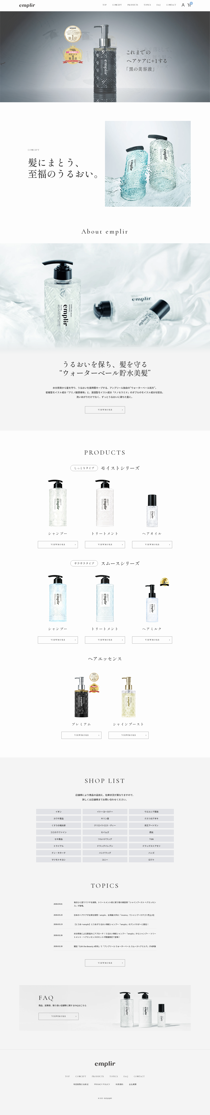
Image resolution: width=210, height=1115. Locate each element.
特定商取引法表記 (81, 1084)
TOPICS (147, 5)
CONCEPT (117, 5)
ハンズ (151, 852)
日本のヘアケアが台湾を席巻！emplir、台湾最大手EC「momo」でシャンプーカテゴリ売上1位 (114, 915)
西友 (151, 832)
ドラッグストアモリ (151, 845)
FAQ (159, 5)
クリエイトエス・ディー (105, 825)
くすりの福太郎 (59, 825)
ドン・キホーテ (59, 852)
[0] (189, 5)
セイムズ (105, 832)
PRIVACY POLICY (102, 1084)
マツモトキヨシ (59, 859)
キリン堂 (105, 818)
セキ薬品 (59, 839)
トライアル (59, 845)
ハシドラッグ (105, 852)
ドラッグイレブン (105, 845)
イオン (59, 811)
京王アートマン (151, 825)
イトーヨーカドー (105, 811)
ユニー (105, 859)
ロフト (151, 859)
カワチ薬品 (59, 818)
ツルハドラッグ (105, 839)
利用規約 (119, 1084)
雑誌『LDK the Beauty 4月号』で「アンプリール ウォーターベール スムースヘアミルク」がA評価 (115, 946)
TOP (105, 5)
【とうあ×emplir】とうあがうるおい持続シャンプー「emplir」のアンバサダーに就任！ (111, 924)
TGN (151, 839)
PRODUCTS (132, 5)
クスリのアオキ (151, 818)
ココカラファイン (59, 832)
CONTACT (171, 5)
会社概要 (133, 1084)
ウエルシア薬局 (151, 811)
